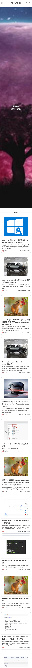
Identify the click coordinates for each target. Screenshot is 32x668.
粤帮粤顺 (16, 3)
